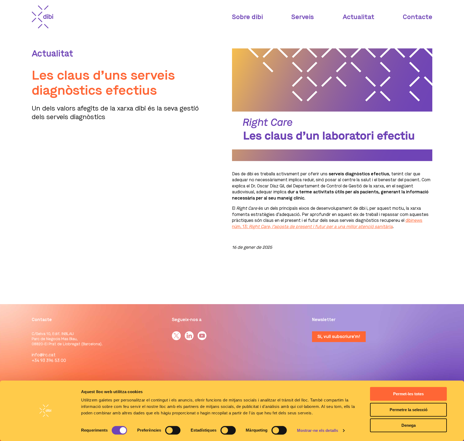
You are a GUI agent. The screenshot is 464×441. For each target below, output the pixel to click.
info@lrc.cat (44, 355)
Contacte (417, 17)
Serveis (302, 17)
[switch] (172, 430)
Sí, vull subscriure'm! (338, 336)
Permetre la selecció (408, 409)
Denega (408, 425)
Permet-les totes (408, 394)
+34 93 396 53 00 (49, 360)
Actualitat (358, 17)
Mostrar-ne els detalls (317, 430)
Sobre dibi (247, 17)
